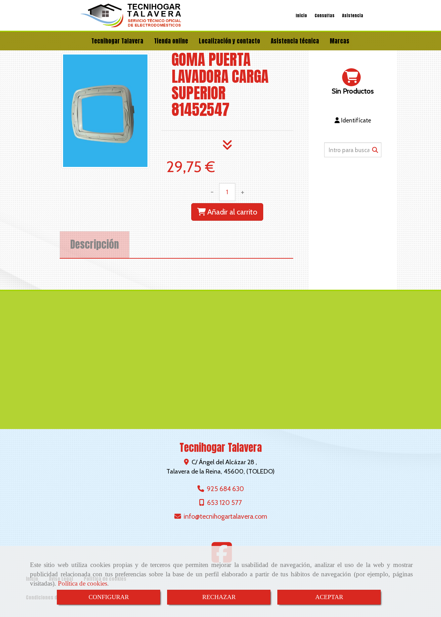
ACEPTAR (329, 597)
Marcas (339, 41)
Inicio (301, 15)
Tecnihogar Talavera (117, 41)
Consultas (325, 15)
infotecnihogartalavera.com (225, 516)
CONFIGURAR (109, 597)
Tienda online (171, 41)
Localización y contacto (229, 41)
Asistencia (352, 15)
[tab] (95, 244)
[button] (352, 120)
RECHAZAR (219, 597)
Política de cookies (82, 583)
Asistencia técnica (295, 41)
